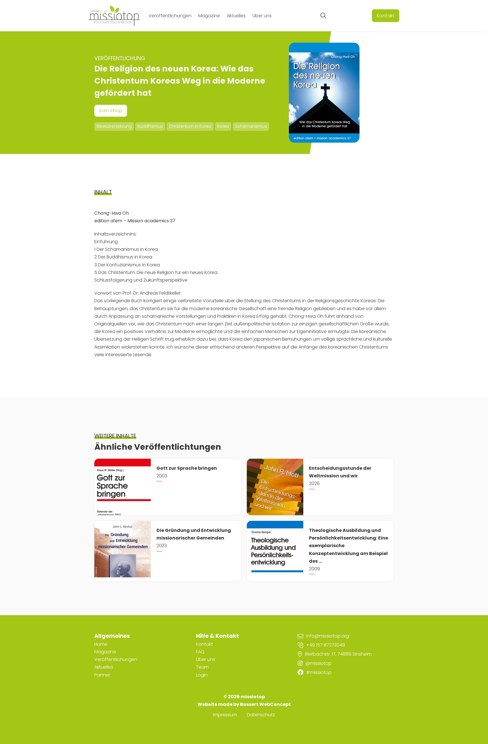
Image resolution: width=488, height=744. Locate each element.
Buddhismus (150, 126)
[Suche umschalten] (323, 15)
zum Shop (110, 110)
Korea (223, 126)
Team (202, 667)
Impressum (225, 715)
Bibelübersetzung (114, 126)
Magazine (209, 15)
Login (202, 675)
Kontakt (386, 15)
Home (100, 644)
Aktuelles (236, 15)
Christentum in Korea (190, 126)
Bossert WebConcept (265, 704)
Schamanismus (251, 126)
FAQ (200, 652)
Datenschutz (261, 715)
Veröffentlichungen (170, 15)
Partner (102, 675)
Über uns (262, 15)
